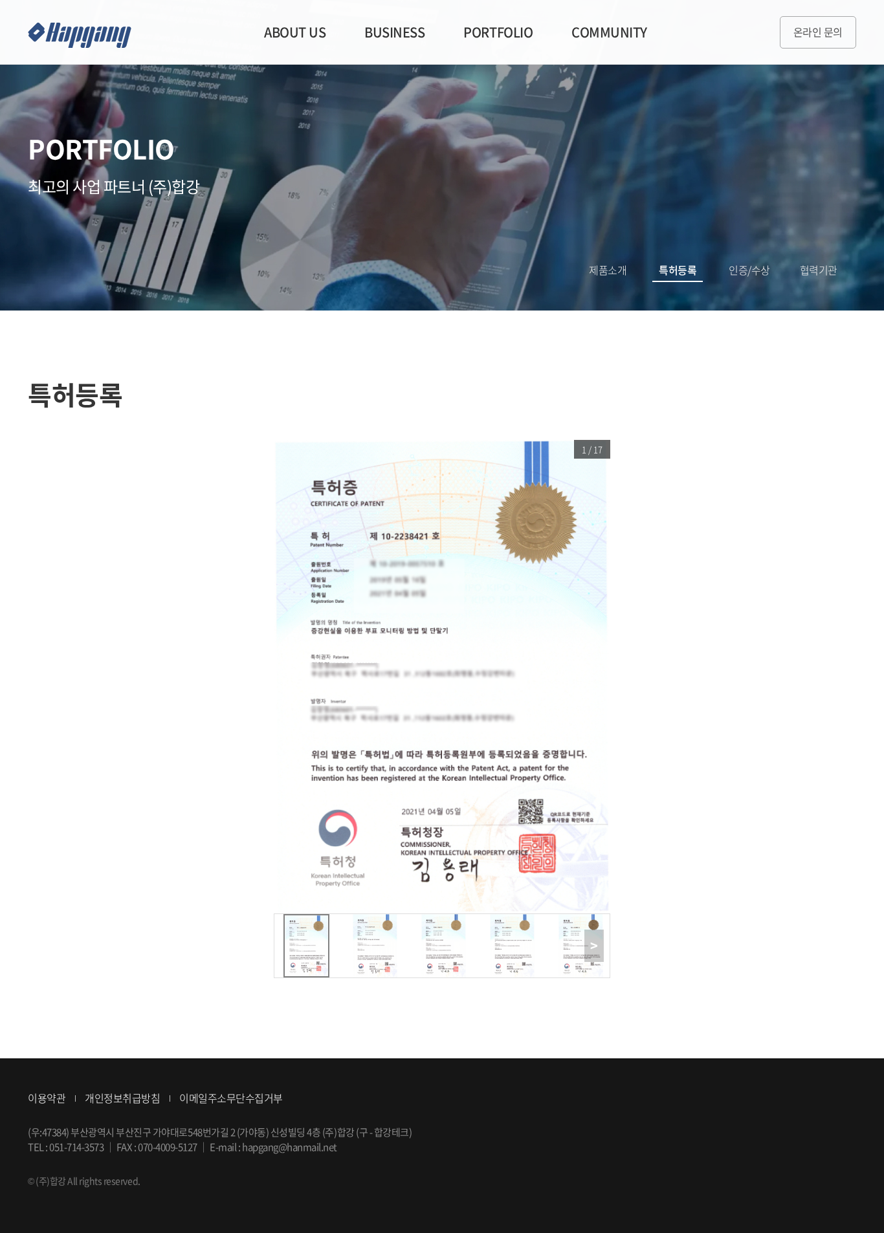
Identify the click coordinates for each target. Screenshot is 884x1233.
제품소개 (607, 270)
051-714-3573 (76, 1147)
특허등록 (677, 270)
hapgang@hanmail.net (289, 1147)
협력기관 (818, 270)
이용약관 (46, 1098)
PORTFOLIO (498, 32)
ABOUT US (295, 32)
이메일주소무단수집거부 (231, 1098)
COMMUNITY (609, 32)
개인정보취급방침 (122, 1098)
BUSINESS (394, 32)
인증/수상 (749, 270)
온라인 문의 (818, 31)
